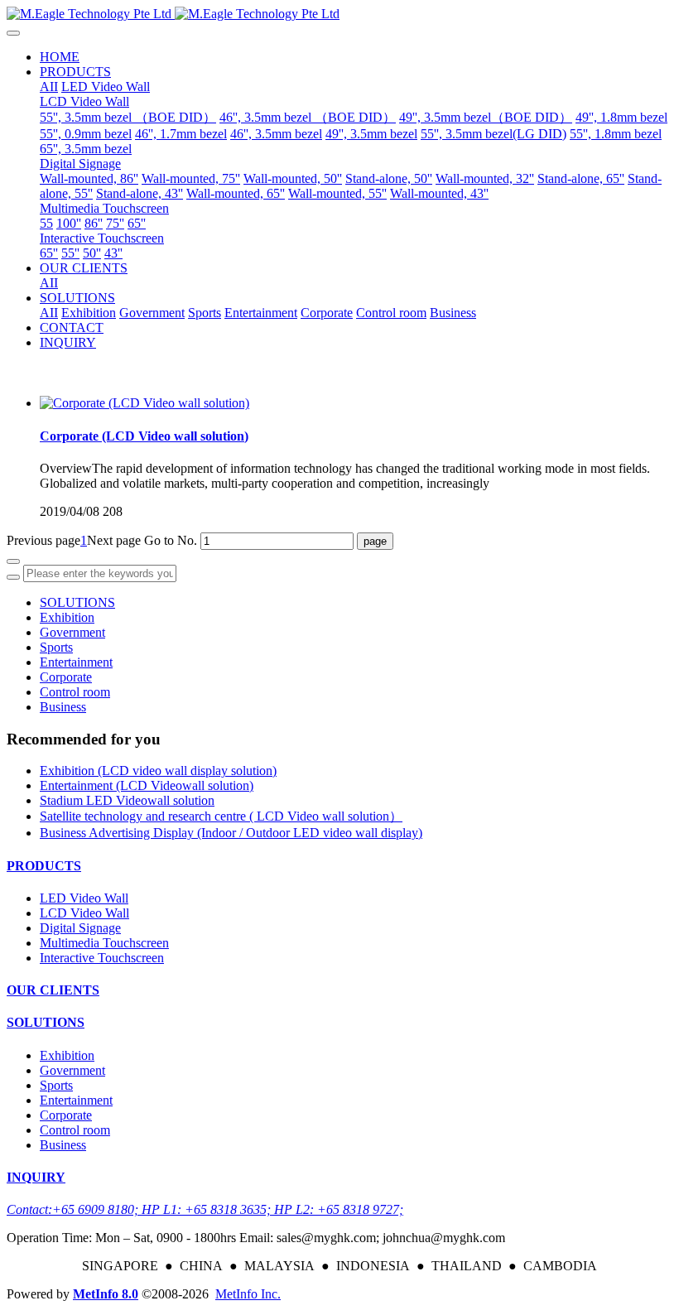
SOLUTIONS (77, 602)
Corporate (66, 677)
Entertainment (76, 662)
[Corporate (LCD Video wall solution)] (144, 403)
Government (72, 632)
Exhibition (67, 617)
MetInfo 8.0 (105, 1294)
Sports (56, 647)
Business (63, 707)
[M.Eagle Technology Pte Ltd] (339, 14)
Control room (75, 692)
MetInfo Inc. (248, 1294)
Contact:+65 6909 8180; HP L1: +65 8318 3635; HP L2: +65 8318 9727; (205, 1209)
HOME (59, 57)
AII (49, 86)
